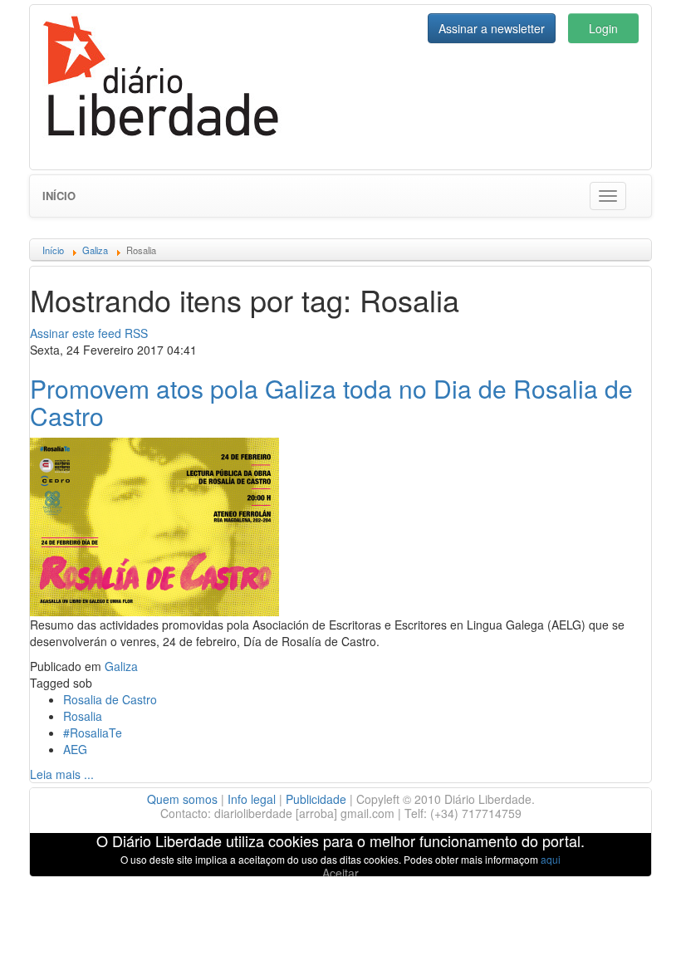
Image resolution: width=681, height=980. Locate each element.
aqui (551, 859)
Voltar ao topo (632, 946)
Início (59, 195)
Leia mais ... (62, 774)
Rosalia (82, 716)
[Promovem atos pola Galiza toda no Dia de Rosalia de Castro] (154, 525)
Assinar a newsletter (491, 28)
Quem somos (182, 799)
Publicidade (316, 799)
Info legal (252, 799)
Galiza (121, 666)
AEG (75, 749)
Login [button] (603, 28)
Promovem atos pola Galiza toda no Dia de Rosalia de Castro (331, 402)
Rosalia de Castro (110, 699)
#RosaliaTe (92, 732)
